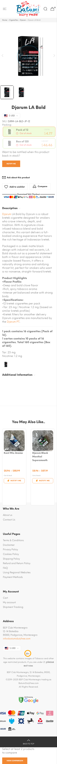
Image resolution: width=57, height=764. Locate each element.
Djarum (23, 20)
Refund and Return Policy (16, 563)
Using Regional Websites (17, 572)
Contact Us (9, 519)
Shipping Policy (11, 558)
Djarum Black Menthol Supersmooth (40, 457)
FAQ (5, 568)
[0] (52, 9)
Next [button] (54, 55)
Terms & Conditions (13, 540)
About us (7, 515)
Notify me (11, 164)
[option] (28, 56)
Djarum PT (13, 321)
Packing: (7, 125)
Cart (5, 598)
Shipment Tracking (13, 607)
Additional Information (17, 374)
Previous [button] (2, 55)
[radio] (29, 132)
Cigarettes (13, 20)
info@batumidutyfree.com (16, 638)
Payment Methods (13, 577)
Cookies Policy (11, 554)
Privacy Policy (10, 549)
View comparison (15, 761)
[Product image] (14, 440)
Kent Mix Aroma (13, 453)
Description (10, 208)
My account (9, 602)
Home (4, 20)
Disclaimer (9, 545)
